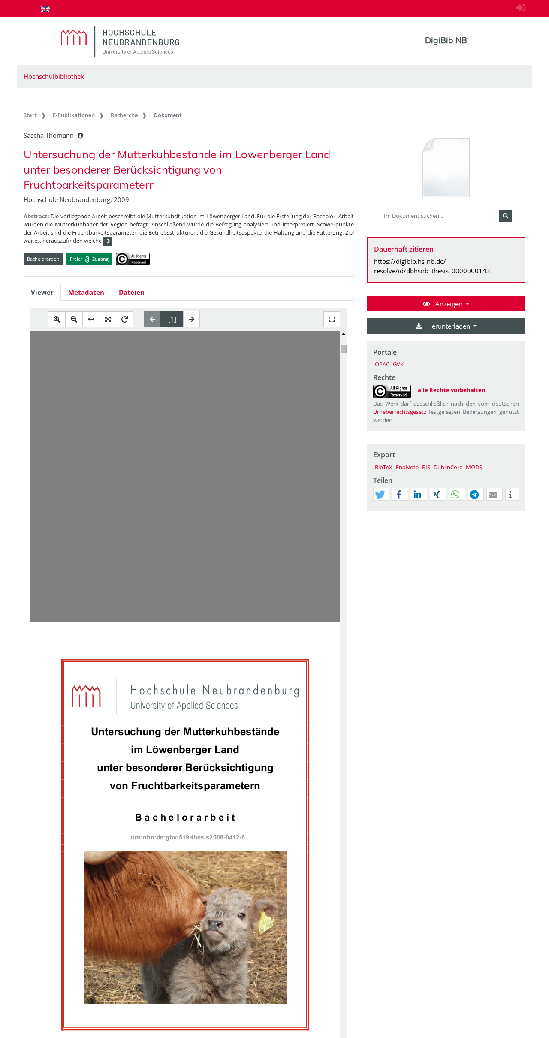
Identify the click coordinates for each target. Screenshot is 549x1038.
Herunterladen (448, 326)
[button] (380, 494)
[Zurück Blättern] (152, 319)
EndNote (407, 467)
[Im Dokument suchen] (505, 216)
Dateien (132, 292)
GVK (398, 364)
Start (30, 115)
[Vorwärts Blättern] (191, 319)
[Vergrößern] (57, 319)
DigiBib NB (446, 40)
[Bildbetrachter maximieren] (331, 319)
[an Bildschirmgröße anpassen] (108, 319)
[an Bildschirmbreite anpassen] (91, 319)
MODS (474, 467)
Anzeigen (449, 303)
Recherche (124, 115)
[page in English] (45, 9)
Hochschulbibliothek (54, 76)
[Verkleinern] (74, 319)
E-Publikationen (74, 115)
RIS (426, 467)
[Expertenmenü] (518, 511)
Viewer (42, 292)
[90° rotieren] (124, 319)
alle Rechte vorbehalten (452, 390)
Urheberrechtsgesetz (399, 412)
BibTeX (383, 467)
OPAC (382, 364)
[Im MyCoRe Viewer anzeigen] (446, 168)
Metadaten (86, 292)
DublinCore (448, 467)
